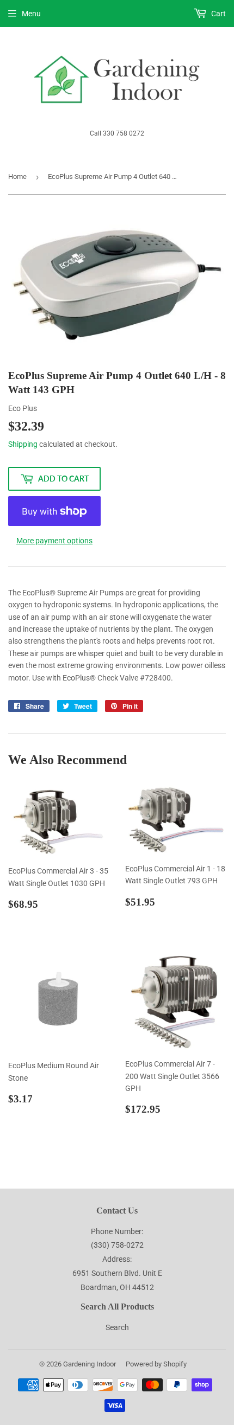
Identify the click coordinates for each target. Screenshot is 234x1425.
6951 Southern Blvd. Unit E (117, 1273)
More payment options (54, 540)
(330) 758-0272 (117, 1245)
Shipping (23, 444)
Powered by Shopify (156, 1364)
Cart (218, 13)
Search (117, 1327)
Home (17, 176)
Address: (117, 1259)
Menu (31, 13)
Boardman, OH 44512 (117, 1287)
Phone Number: (117, 1231)
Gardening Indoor (89, 1364)
